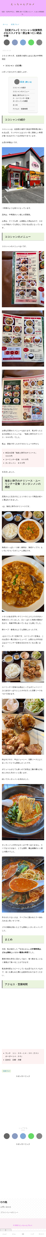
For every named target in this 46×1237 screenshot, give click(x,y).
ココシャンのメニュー (21, 91)
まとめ (15, 105)
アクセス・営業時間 (20, 109)
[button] (39, 42)
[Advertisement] (23, 1100)
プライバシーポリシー (9, 1212)
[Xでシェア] (7, 42)
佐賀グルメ (6, 1071)
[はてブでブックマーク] (23, 42)
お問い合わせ (5, 1207)
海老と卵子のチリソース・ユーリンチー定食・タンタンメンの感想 (22, 98)
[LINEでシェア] (31, 42)
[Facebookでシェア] (15, 42)
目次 (22, 82)
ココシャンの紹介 (19, 88)
